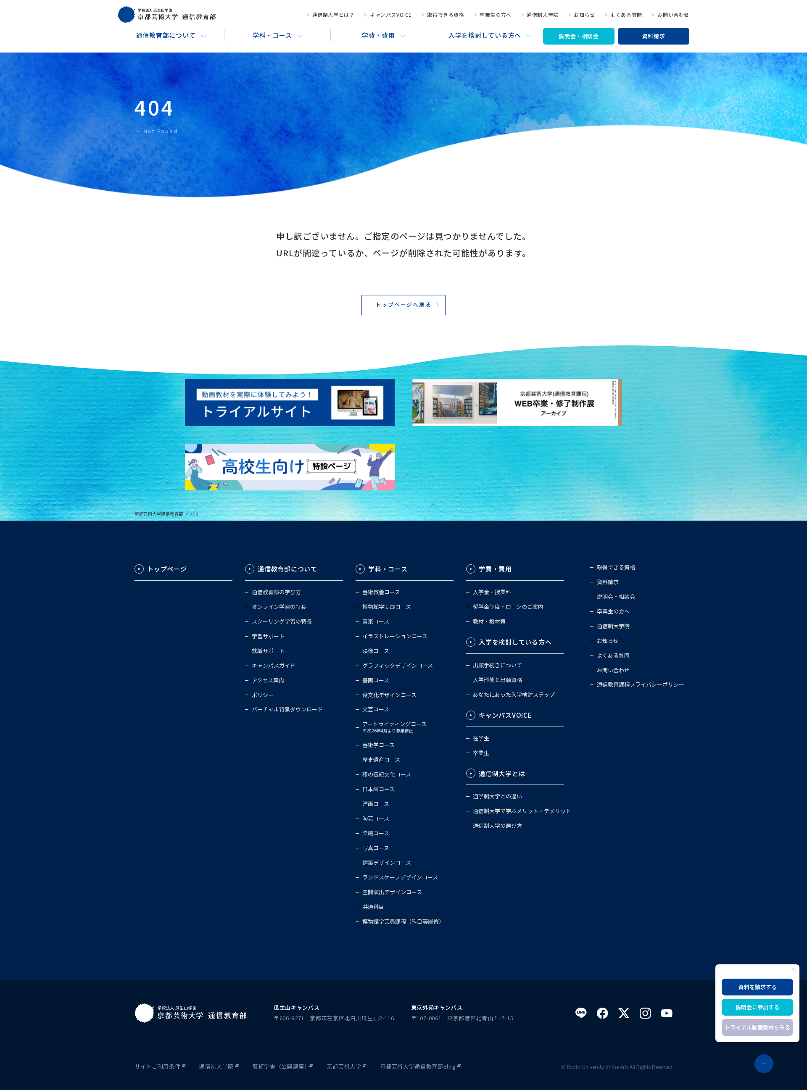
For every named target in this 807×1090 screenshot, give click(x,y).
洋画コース (375, 804)
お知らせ (584, 14)
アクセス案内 (268, 680)
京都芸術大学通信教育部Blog (418, 1067)
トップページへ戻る (403, 304)
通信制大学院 (543, 14)
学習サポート (268, 636)
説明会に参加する (757, 1007)
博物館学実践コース (386, 607)
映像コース (375, 651)
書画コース (375, 680)
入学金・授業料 (492, 592)
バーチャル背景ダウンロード (287, 709)
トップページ (167, 568)
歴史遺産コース (381, 760)
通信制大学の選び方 (497, 826)
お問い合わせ (673, 14)
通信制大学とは (502, 773)
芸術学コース (378, 745)
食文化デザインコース (389, 695)
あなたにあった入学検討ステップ (514, 695)
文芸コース (375, 709)
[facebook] (602, 1013)
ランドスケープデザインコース (400, 877)
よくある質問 (626, 14)
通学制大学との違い (497, 796)
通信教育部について (166, 35)
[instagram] (645, 1013)
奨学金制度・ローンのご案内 (508, 607)
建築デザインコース (386, 863)
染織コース (375, 833)
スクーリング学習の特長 (282, 622)
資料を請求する (757, 987)
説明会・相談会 (579, 36)
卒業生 (481, 753)
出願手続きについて (497, 665)
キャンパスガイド (273, 666)
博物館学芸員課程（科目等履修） (403, 922)
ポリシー (263, 695)
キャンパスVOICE (391, 14)
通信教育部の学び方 (276, 592)
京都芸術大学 (344, 1067)
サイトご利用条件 (157, 1067)
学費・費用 (378, 35)
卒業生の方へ (496, 14)
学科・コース (272, 35)
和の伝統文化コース (386, 774)
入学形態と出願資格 (497, 680)
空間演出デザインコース (392, 892)
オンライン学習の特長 (279, 607)
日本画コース (378, 789)
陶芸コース (375, 819)
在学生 (481, 738)
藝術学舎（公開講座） (281, 1067)
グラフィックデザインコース (397, 666)
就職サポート (268, 651)
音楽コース (375, 622)
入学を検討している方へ (484, 35)
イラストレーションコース (394, 636)
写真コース (375, 848)
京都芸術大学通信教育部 (158, 514)
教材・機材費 (489, 622)
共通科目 (373, 907)
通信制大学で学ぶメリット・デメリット (522, 811)
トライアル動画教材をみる (757, 1027)
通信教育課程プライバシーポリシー (640, 685)
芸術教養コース (381, 592)
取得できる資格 (445, 14)
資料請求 (653, 36)
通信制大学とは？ (333, 14)
